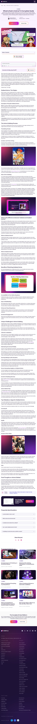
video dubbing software (16, 171)
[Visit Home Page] (4, 1)
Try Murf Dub (29, 501)
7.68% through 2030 (7, 379)
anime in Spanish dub (22, 427)
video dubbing (14, 184)
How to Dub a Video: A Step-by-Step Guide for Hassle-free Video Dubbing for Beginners (21, 493)
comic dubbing (31, 342)
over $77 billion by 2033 (6, 391)
